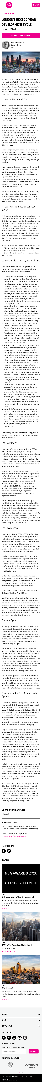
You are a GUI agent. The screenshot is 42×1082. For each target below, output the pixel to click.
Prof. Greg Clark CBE (17, 42)
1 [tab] (19, 1072)
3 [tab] (22, 1072)
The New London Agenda (21, 35)
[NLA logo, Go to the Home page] (9, 5)
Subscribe (33, 1051)
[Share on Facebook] (4, 851)
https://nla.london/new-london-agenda (14, 836)
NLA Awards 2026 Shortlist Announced (18, 897)
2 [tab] (21, 1072)
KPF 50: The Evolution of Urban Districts (18, 945)
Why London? (7, 988)
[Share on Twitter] (9, 851)
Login (36, 5)
